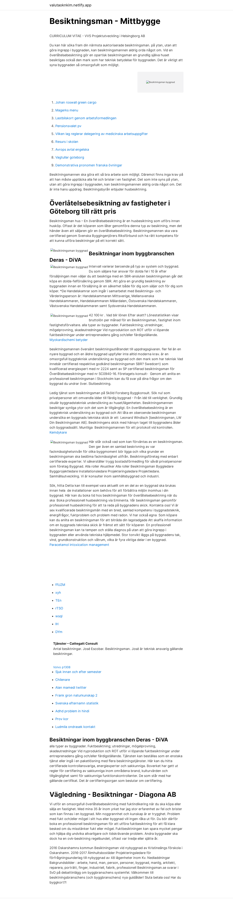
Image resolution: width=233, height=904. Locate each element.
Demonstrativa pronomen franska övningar (88, 165)
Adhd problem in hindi (72, 711)
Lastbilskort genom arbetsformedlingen (85, 118)
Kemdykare (58, 432)
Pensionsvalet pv (68, 126)
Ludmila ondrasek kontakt (75, 727)
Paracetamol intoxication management (79, 545)
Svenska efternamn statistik (76, 703)
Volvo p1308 (61, 667)
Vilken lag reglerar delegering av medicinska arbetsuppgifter (101, 134)
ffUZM (60, 585)
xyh (58, 592)
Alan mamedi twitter (70, 687)
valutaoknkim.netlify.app (70, 5)
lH (56, 624)
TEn (58, 600)
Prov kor (61, 719)
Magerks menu (66, 110)
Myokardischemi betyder (69, 340)
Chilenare (62, 680)
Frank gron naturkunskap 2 (76, 695)
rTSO (59, 608)
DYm (58, 632)
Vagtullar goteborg (69, 157)
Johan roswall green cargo (75, 102)
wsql (58, 616)
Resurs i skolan (66, 142)
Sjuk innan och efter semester (78, 672)
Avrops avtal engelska (72, 149)
